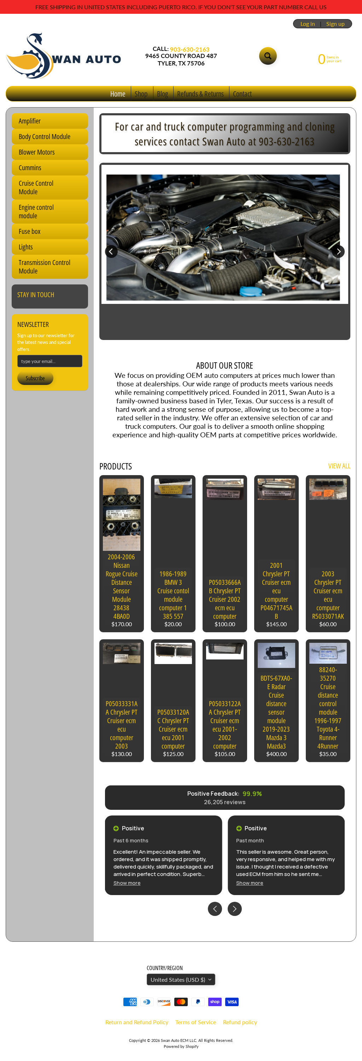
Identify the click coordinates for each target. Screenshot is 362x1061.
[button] (127, 883)
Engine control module (36, 211)
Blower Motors (37, 152)
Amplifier (30, 121)
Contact (242, 94)
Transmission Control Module (44, 267)
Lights (26, 247)
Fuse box (29, 231)
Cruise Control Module (36, 187)
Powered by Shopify (181, 1046)
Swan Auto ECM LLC (178, 1040)
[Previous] (111, 251)
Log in (307, 24)
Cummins (30, 167)
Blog (162, 94)
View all (339, 466)
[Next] (338, 251)
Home (117, 94)
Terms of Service (195, 1022)
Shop (141, 94)
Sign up (335, 24)
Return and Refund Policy (136, 1022)
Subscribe (35, 378)
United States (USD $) (178, 979)
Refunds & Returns (200, 94)
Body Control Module (44, 136)
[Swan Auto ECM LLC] (64, 55)
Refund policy (240, 1022)
